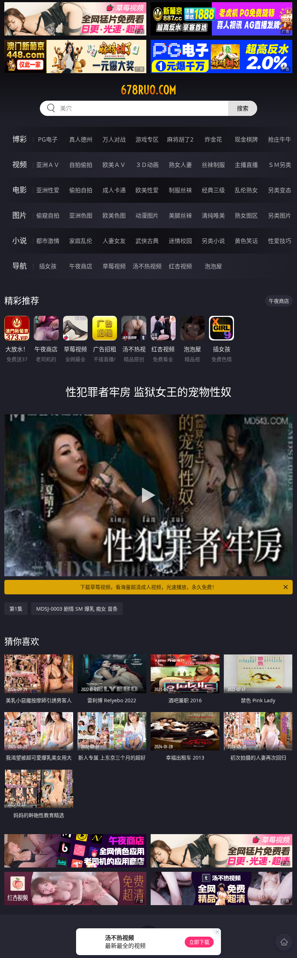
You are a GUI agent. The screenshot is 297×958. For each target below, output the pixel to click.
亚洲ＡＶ (47, 165)
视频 (19, 165)
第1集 (15, 608)
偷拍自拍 (80, 190)
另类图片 (279, 215)
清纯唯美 (213, 215)
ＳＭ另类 (279, 165)
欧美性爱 (147, 190)
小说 (19, 241)
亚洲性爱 (47, 190)
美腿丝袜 (180, 215)
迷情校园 (180, 241)
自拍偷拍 (80, 165)
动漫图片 (147, 215)
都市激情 (47, 241)
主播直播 (246, 165)
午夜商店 (80, 266)
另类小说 (213, 241)
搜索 (242, 108)
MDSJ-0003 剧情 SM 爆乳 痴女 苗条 (77, 608)
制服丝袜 (180, 190)
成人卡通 (114, 190)
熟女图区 (246, 215)
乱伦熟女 (246, 190)
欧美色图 (114, 215)
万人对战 (114, 139)
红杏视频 (180, 266)
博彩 (19, 139)
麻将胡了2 (180, 139)
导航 (19, 266)
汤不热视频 (147, 266)
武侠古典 (147, 241)
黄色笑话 (246, 241)
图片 (19, 215)
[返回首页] (284, 942)
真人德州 (80, 139)
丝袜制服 (213, 165)
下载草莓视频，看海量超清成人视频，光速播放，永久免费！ (148, 586)
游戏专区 (147, 139)
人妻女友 (114, 241)
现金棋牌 (246, 139)
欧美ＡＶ (114, 165)
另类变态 (279, 190)
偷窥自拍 (47, 215)
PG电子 (48, 139)
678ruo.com (148, 90)
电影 (19, 190)
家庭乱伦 (80, 241)
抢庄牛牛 (279, 139)
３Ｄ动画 (147, 165)
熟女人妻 (180, 165)
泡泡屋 (213, 266)
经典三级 (213, 190)
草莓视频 (114, 266)
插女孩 (48, 266)
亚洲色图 (80, 215)
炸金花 (213, 139)
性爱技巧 (279, 241)
